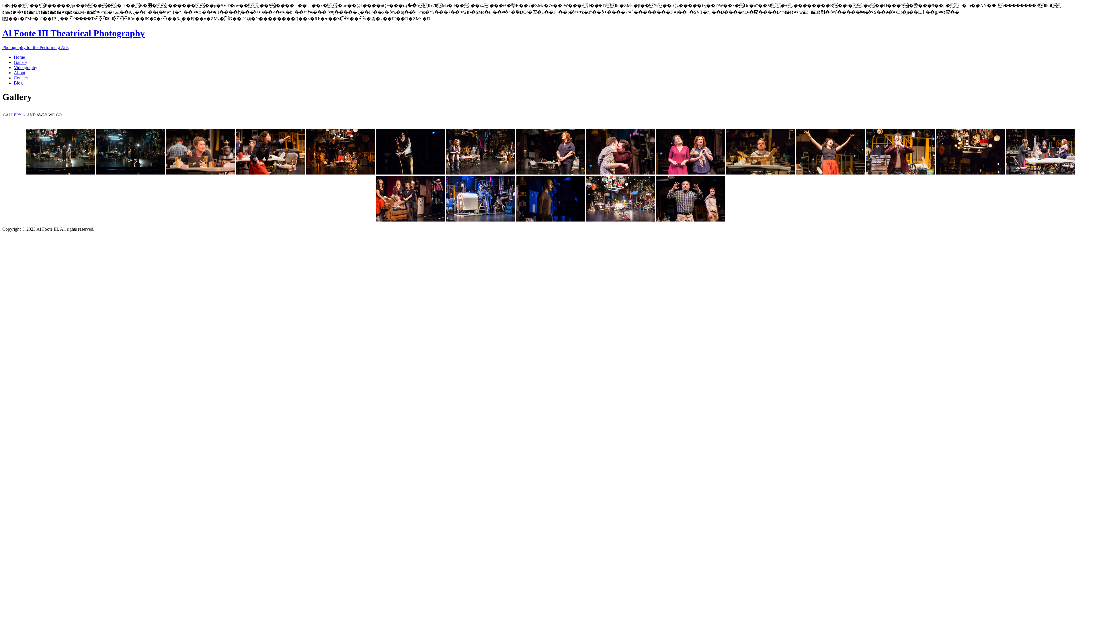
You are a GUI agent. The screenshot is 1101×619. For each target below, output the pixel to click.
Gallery (12, 115)
